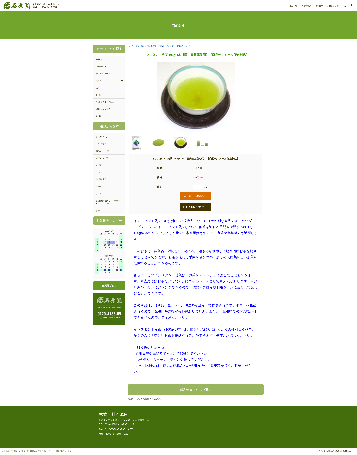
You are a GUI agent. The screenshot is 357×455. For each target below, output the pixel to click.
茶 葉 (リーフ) (101, 137)
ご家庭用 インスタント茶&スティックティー (176, 46)
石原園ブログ (109, 285)
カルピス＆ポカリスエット (106, 102)
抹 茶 (98, 165)
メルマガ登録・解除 (9, 451)
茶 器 (98, 116)
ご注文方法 (306, 6)
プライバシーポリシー (46, 451)
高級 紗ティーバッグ (104, 73)
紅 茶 (98, 194)
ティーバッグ (101, 144)
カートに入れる (197, 196)
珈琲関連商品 (101, 179)
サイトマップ (24, 451)
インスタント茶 (102, 158)
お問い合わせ (333, 6)
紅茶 (97, 88)
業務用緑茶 (100, 59)
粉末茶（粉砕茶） (103, 151)
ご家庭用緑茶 (101, 66)
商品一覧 (293, 6)
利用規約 (33, 451)
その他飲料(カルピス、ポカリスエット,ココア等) (108, 202)
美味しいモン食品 (103, 109)
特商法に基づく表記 (63, 451)
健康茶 (98, 81)
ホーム (130, 46)
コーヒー (99, 95)
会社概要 (319, 6)
